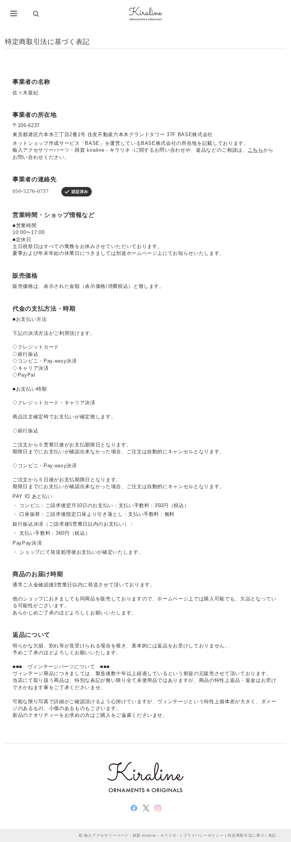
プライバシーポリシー (203, 835)
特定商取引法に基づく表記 (252, 835)
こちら (255, 150)
